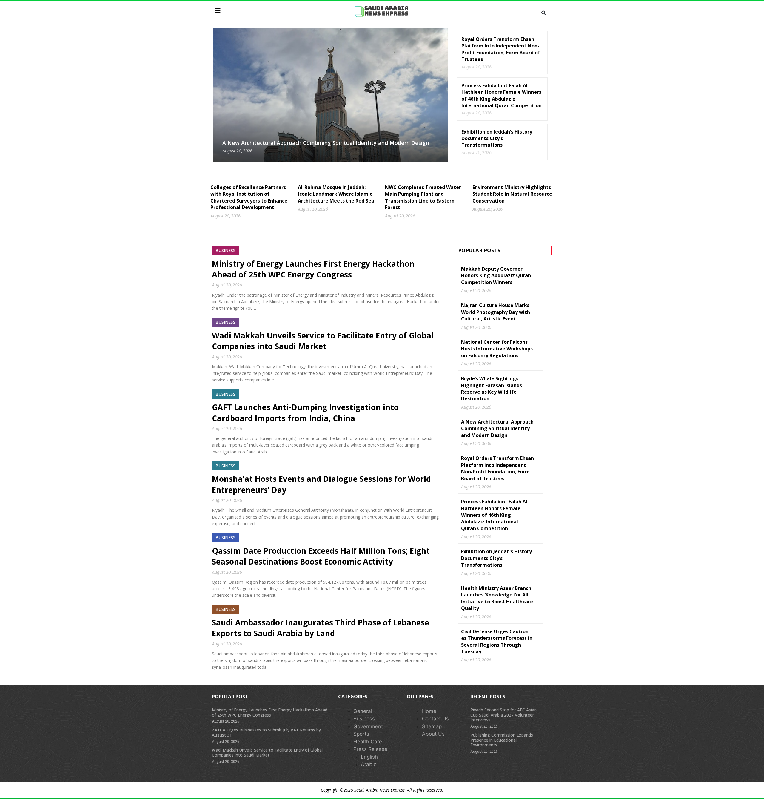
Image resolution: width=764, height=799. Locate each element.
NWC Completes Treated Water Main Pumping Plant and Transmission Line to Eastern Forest (423, 197)
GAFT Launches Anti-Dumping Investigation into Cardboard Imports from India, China (305, 412)
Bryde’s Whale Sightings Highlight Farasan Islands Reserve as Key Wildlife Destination (491, 388)
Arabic (368, 764)
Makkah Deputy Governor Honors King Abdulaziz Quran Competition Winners (496, 276)
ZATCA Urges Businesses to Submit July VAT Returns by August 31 (266, 732)
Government (368, 726)
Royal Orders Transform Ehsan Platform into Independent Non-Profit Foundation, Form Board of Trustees (500, 49)
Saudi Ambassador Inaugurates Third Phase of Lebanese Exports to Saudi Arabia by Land (320, 628)
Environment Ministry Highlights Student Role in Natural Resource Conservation (512, 194)
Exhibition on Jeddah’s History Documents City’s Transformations (496, 138)
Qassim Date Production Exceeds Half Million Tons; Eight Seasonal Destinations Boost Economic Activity (321, 556)
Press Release (370, 749)
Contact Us (435, 719)
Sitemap (432, 726)
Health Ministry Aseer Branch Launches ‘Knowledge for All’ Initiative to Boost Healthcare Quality (497, 598)
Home (429, 711)
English (369, 757)
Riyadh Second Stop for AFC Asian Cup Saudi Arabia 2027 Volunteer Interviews (503, 715)
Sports (361, 734)
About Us (433, 734)
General (362, 711)
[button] (543, 13)
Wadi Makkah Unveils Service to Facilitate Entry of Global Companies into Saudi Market (323, 341)
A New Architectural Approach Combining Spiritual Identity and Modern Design (325, 142)
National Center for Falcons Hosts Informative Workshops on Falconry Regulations (497, 349)
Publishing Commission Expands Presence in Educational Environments (501, 740)
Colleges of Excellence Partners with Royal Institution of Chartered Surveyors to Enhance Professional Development (248, 197)
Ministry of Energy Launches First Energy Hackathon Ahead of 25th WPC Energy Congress (313, 269)
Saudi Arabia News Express (379, 790)
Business (364, 719)
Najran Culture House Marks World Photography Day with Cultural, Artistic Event (495, 312)
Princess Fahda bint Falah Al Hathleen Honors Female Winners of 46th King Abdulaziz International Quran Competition (501, 95)
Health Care (367, 742)
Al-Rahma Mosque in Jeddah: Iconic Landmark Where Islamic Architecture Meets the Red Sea (336, 194)
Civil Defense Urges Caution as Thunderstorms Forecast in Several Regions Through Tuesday (496, 641)
